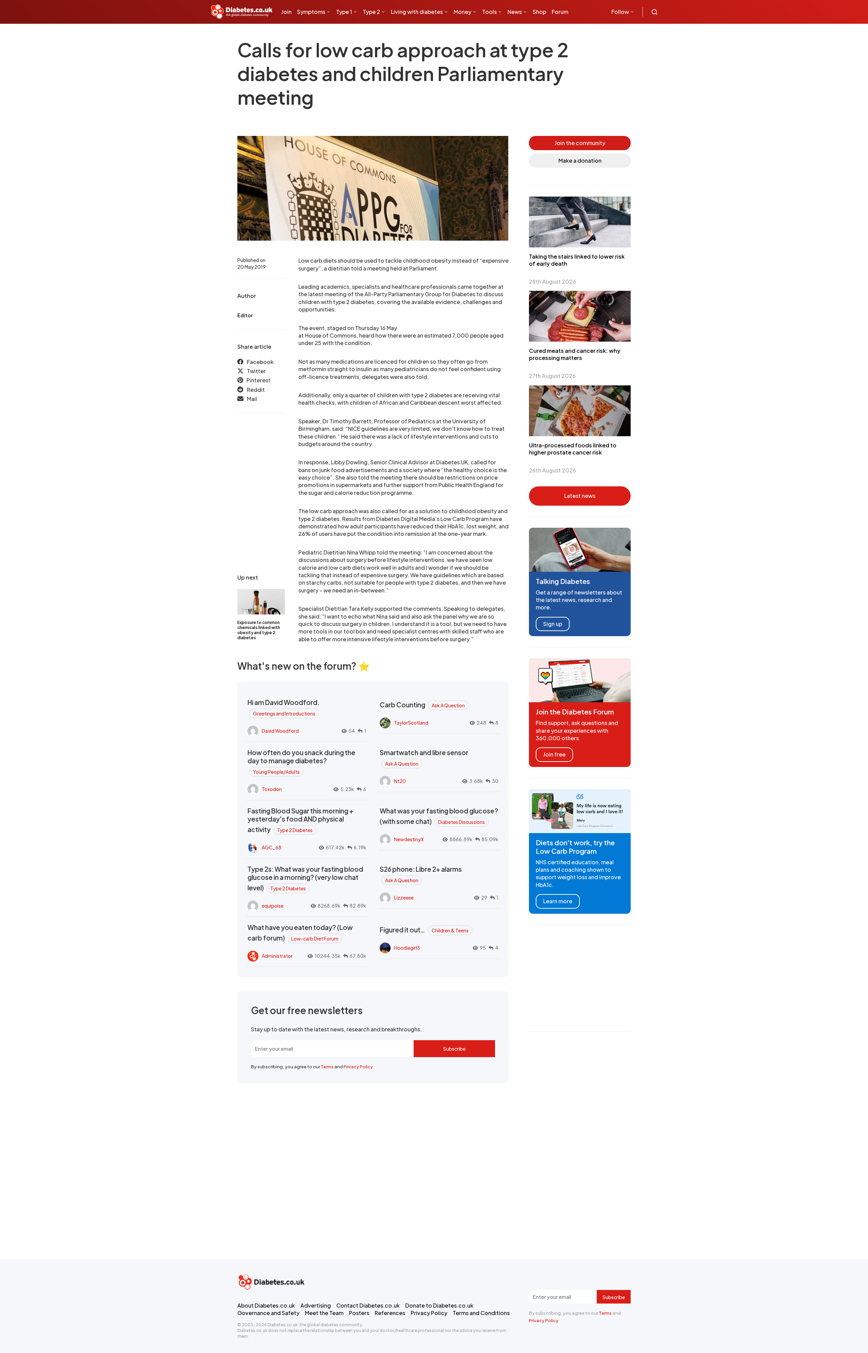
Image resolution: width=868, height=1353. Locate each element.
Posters (359, 1312)
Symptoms (311, 11)
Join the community (580, 142)
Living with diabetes (417, 11)
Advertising (315, 1305)
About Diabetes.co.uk (266, 1305)
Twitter (256, 371)
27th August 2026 (552, 375)
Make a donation (579, 160)
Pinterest (258, 380)
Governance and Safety (268, 1312)
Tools (489, 11)
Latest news (579, 495)
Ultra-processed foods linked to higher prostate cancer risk (572, 449)
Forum (560, 11)
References (390, 1312)
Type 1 (344, 11)
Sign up (552, 623)
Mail (252, 399)
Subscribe (454, 1049)
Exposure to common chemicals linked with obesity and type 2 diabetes (258, 630)
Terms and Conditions (481, 1312)
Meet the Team (324, 1312)
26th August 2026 (552, 470)
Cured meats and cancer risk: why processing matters (574, 354)
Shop (539, 11)
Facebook (260, 361)
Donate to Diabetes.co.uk (439, 1305)
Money (462, 11)
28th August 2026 (552, 281)
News (515, 11)
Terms (327, 1066)
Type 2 (371, 11)
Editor (245, 315)
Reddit (256, 389)
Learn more (557, 901)
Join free (554, 754)
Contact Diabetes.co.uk (368, 1305)
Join (286, 11)
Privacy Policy (358, 1066)
